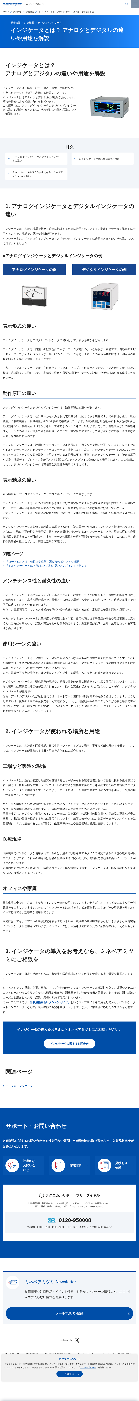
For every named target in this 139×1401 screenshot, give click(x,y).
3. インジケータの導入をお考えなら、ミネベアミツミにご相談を (38, 174)
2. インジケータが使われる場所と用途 (99, 158)
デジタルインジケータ (19, 1085)
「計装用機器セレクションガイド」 (49, 1002)
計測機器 (30, 12)
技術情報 (17, 12)
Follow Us (66, 1340)
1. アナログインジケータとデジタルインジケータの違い (38, 159)
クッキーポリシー (88, 1367)
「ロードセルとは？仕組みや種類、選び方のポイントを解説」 (44, 561)
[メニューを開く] (135, 4)
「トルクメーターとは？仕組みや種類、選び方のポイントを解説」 (46, 565)
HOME (6, 12)
